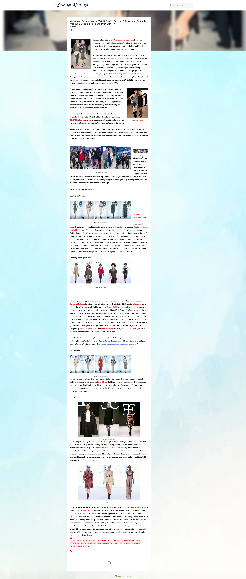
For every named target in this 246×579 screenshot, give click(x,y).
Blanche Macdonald (110, 451)
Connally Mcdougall (104, 540)
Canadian (137, 304)
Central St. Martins (114, 307)
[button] (71, 30)
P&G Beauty (97, 61)
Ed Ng (105, 172)
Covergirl (117, 540)
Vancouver (118, 448)
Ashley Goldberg (115, 74)
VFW (89, 546)
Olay (90, 120)
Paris (142, 236)
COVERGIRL (74, 120)
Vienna (89, 535)
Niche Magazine (76, 301)
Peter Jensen (140, 120)
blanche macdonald (89, 540)
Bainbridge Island (141, 227)
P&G (121, 543)
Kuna (99, 543)
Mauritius (119, 227)
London (127, 307)
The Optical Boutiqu (131, 329)
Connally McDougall (78, 304)
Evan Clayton (101, 448)
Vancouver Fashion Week (124, 40)
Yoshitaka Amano (135, 507)
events (83, 543)
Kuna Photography (83, 73)
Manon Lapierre (117, 58)
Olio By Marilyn (72, 5)
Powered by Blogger (124, 576)
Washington (76, 230)
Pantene (82, 120)
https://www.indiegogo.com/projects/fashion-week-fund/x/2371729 (119, 344)
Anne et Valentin (107, 329)
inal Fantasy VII (87, 510)
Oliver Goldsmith (86, 329)
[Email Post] (71, 538)
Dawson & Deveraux (128, 540)
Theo (95, 329)
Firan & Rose (102, 382)
